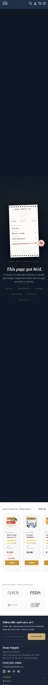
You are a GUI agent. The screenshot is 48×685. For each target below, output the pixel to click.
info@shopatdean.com (13, 667)
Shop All (9, 289)
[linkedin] (4, 671)
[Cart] (39, 3)
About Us (7, 681)
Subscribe (36, 637)
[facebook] (13, 671)
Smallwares (17, 294)
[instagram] (18, 671)
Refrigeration (24, 289)
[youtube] (8, 671)
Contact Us (24, 300)
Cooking (39, 289)
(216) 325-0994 (12, 663)
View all (42, 509)
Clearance (31, 294)
